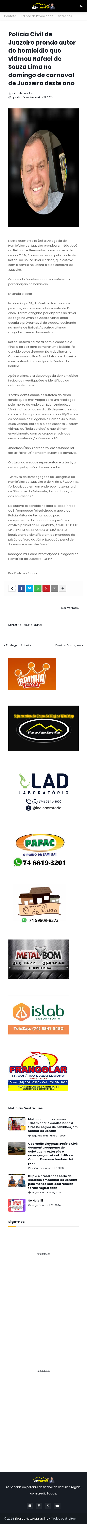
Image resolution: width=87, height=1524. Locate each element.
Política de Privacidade (37, 16)
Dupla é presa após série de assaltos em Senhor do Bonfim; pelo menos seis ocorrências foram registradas (52, 1182)
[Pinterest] (46, 588)
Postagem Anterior (19, 645)
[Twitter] (29, 588)
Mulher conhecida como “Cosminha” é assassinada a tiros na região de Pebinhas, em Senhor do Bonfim (52, 1125)
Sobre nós (65, 16)
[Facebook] (21, 588)
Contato (10, 16)
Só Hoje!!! (35, 1201)
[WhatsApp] (37, 588)
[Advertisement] (43, 1302)
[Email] (54, 588)
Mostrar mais (70, 608)
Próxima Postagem (68, 645)
